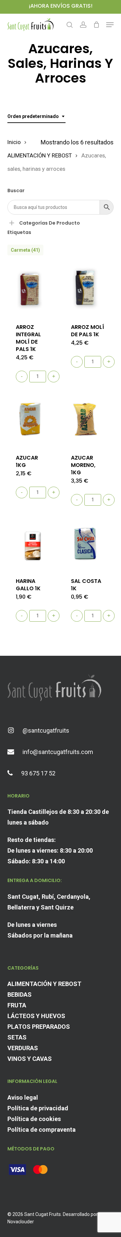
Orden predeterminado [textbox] (33, 116)
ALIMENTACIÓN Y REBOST (39, 155)
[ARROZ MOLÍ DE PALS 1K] (88, 290)
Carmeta (25, 250)
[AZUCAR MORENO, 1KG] (88, 421)
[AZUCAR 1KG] (32, 421)
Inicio (14, 142)
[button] (110, 24)
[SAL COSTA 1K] (88, 544)
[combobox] (36, 116)
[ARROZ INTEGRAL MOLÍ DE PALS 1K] (32, 290)
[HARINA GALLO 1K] (32, 544)
